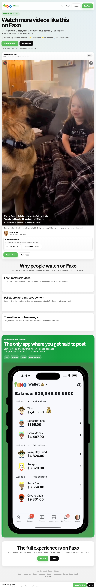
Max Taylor (13, 232)
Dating (35, 574)
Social (19, 574)
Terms (50, 571)
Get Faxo (87, 6)
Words (76, 574)
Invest (76, 6)
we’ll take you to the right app (26, 48)
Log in (68, 6)
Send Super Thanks (32, 247)
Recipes (65, 574)
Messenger (27, 574)
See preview (26, 43)
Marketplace (58, 574)
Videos (49, 574)
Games (71, 574)
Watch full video (10, 43)
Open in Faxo (10, 255)
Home (63, 6)
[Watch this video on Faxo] (48, 142)
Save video (25, 255)
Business (42, 574)
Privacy (56, 571)
